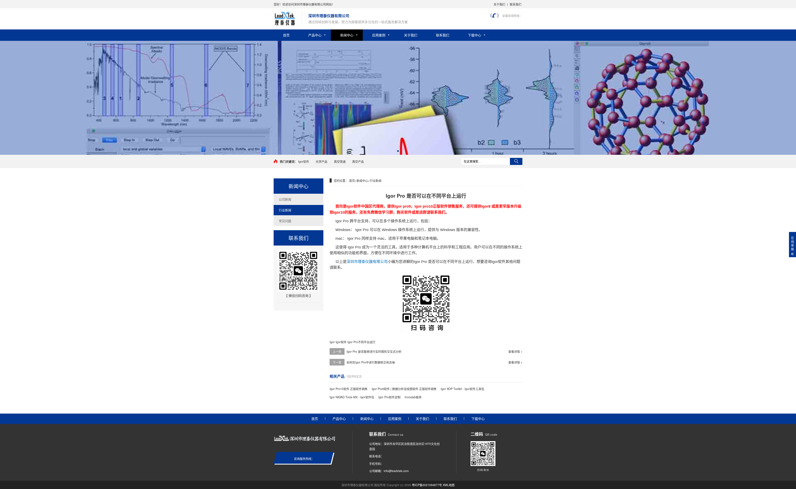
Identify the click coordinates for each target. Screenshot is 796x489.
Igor (332, 342)
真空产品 (358, 161)
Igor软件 (303, 161)
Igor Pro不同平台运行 (361, 342)
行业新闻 (285, 210)
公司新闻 (285, 199)
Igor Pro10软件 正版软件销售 (349, 389)
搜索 (516, 161)
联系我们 (515, 4)
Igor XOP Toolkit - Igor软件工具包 (462, 389)
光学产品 (321, 161)
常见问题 (285, 221)
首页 (286, 35)
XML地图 (449, 485)
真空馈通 (340, 161)
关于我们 (499, 4)
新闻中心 (346, 35)
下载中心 (474, 35)
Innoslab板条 (413, 397)
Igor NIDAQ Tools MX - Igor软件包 (352, 397)
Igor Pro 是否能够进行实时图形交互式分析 (374, 351)
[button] (398, 151)
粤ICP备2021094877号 (427, 485)
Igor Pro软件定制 (389, 397)
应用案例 (378, 35)
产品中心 (315, 35)
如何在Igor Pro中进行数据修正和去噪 (371, 362)
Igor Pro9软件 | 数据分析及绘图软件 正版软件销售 (404, 389)
